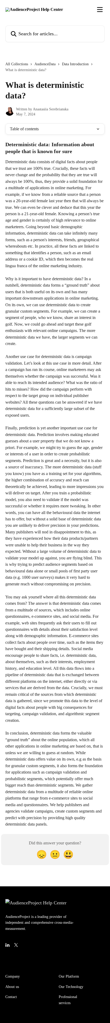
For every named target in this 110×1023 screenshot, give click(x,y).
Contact (11, 997)
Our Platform (69, 976)
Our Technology (71, 987)
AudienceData (45, 64)
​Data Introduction (75, 64)
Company (12, 976)
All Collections (16, 64)
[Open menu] (100, 9)
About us (12, 987)
